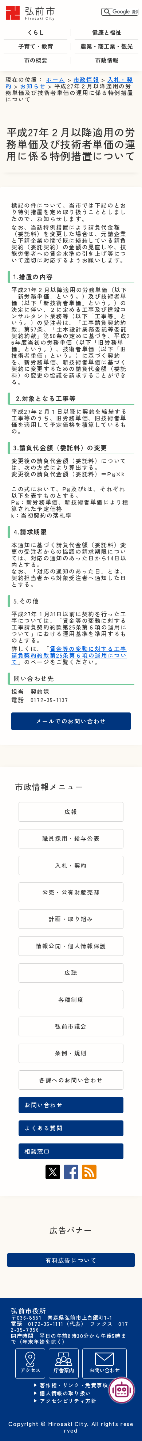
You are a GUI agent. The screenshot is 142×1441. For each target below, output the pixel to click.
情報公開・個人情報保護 (71, 946)
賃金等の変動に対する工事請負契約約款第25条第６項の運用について (69, 655)
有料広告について (71, 1260)
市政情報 (86, 79)
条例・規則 (71, 1053)
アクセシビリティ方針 (68, 1401)
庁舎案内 (64, 1370)
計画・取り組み (70, 919)
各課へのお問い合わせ (71, 1080)
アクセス (30, 1370)
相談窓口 (37, 1151)
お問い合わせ (43, 1105)
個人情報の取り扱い (65, 1393)
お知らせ (33, 86)
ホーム (55, 79)
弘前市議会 (71, 1026)
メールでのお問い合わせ (71, 721)
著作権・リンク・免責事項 (74, 1385)
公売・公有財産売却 (71, 892)
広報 (70, 812)
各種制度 (71, 999)
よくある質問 (43, 1128)
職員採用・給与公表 (71, 838)
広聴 (70, 972)
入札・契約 (71, 865)
